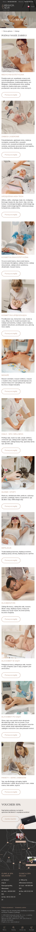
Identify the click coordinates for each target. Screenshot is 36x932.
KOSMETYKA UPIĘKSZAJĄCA (14, 315)
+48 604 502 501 (28, 1)
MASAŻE (5, 375)
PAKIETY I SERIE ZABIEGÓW (14, 778)
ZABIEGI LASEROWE (10, 137)
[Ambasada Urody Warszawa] (8, 7)
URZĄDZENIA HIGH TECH (12, 196)
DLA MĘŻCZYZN (8, 603)
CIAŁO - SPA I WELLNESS (12, 434)
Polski (32, 6)
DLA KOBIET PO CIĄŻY (11, 717)
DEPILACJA (6, 548)
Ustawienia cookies (20, 907)
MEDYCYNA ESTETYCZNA (13, 75)
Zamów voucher (10, 819)
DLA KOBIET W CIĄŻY (11, 661)
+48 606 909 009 (11, 1)
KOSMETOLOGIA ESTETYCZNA (15, 257)
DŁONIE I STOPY (9, 492)
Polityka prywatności (8, 907)
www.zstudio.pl (15, 922)
